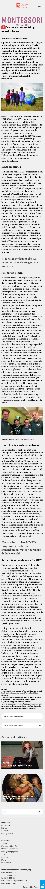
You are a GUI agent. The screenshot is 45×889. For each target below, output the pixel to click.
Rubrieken (5, 825)
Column (4, 857)
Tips (3, 854)
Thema (4, 843)
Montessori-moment (9, 849)
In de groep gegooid (9, 851)
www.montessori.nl (8, 883)
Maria (3, 860)
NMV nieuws (6, 862)
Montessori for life (9, 846)
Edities (4, 828)
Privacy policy (7, 833)
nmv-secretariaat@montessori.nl (14, 881)
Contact (4, 831)
